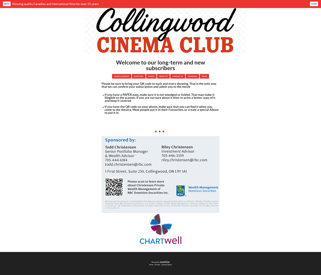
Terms (151, 265)
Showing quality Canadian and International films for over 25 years (55, 4)
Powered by (155, 262)
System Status (167, 265)
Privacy (157, 265)
